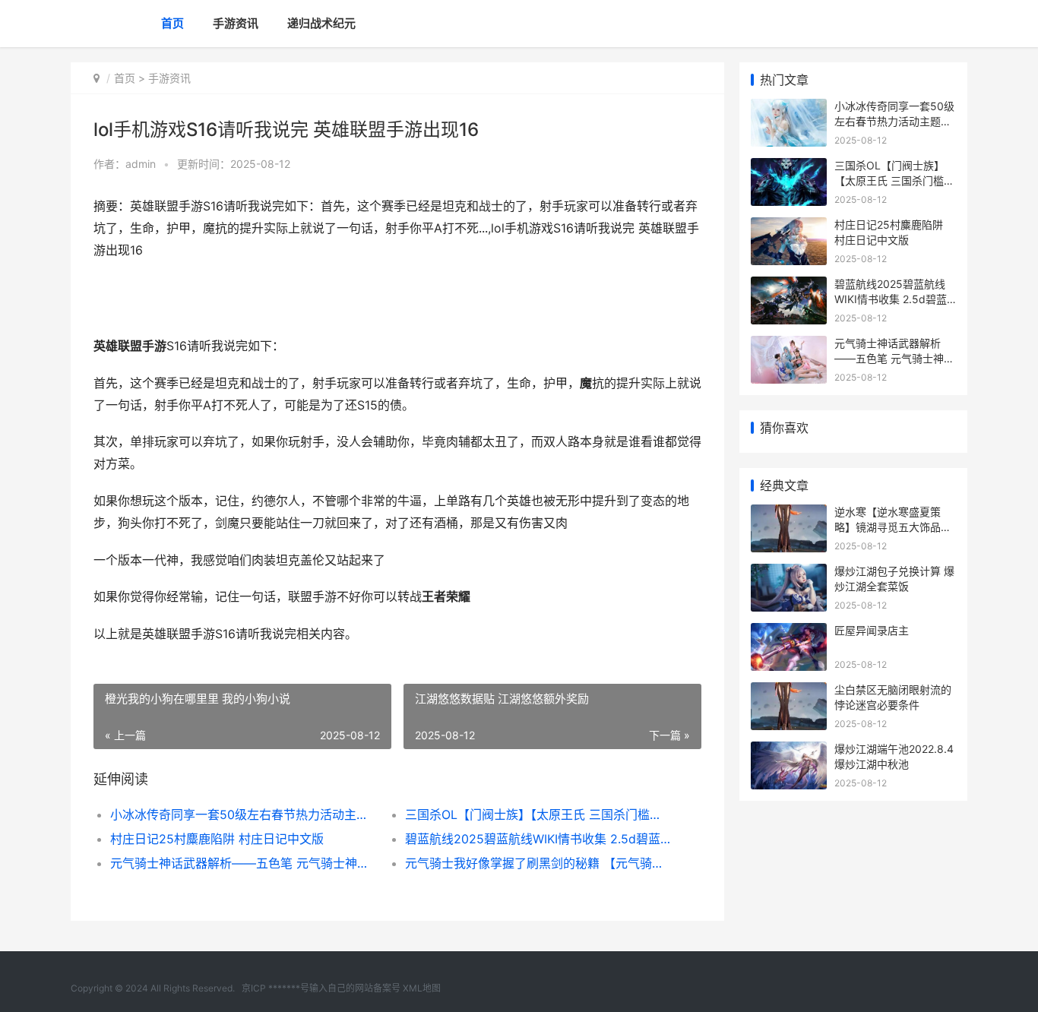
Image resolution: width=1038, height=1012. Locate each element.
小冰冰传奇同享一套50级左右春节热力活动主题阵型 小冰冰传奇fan (242, 814)
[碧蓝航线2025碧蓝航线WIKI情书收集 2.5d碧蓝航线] (789, 286)
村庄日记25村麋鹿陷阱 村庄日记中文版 (217, 838)
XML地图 (422, 988)
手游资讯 (235, 23)
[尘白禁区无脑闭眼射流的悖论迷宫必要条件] (789, 691)
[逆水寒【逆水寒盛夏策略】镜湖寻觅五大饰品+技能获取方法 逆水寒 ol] (789, 514)
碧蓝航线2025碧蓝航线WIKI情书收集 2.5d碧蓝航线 (537, 838)
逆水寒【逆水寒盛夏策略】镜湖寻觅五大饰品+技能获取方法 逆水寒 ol (892, 526)
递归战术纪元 (321, 23)
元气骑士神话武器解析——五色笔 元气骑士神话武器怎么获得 (242, 863)
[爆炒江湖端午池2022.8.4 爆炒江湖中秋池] (789, 751)
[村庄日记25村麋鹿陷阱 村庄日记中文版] (789, 226)
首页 (172, 23)
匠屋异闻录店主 (871, 630)
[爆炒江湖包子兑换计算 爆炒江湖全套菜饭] (789, 573)
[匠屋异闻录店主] (789, 632)
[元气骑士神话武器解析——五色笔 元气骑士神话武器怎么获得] (789, 345)
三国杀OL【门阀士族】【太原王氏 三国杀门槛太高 (537, 814)
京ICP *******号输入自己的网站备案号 (321, 988)
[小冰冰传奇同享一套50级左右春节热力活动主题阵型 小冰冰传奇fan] (789, 108)
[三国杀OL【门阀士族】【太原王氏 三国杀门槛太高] (789, 167)
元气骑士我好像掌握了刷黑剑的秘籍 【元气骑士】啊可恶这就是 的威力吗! (537, 863)
